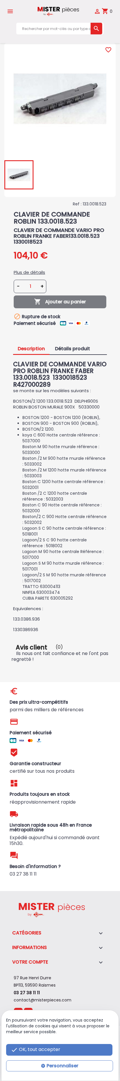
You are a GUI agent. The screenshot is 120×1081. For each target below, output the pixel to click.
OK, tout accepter (35, 1049)
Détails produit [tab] (72, 348)
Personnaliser (62, 1065)
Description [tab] (31, 348)
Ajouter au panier (60, 301)
